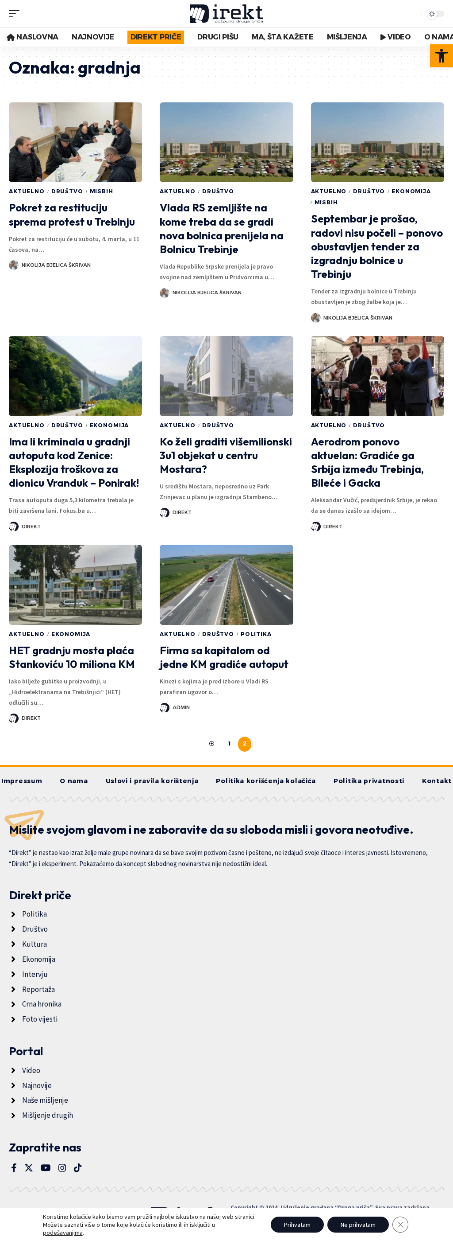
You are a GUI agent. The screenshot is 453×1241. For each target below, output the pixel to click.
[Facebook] (14, 1167)
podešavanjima (63, 1233)
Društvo (67, 191)
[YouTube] (45, 1167)
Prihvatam (297, 1225)
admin (181, 707)
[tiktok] (78, 1167)
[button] (441, 55)
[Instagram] (62, 1167)
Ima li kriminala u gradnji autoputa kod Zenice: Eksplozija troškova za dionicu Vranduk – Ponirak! (74, 462)
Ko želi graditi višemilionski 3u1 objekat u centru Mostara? (226, 455)
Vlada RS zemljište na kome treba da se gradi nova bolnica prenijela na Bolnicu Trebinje (222, 228)
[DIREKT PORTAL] (226, 13)
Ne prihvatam (358, 1225)
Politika (256, 634)
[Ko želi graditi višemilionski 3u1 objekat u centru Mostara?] (226, 376)
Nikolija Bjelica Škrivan (56, 265)
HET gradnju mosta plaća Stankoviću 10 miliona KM (72, 657)
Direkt (31, 526)
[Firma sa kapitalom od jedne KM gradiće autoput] (226, 585)
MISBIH (101, 191)
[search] (412, 13)
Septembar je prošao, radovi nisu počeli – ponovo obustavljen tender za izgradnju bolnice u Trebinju (377, 246)
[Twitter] (28, 1167)
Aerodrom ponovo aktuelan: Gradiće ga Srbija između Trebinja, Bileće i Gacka (367, 462)
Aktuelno (27, 191)
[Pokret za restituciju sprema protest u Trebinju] (75, 142)
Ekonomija (411, 191)
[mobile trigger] (16, 13)
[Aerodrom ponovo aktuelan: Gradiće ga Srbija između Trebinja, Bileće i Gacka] (377, 376)
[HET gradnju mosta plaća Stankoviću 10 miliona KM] (75, 585)
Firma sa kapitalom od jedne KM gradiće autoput (224, 657)
